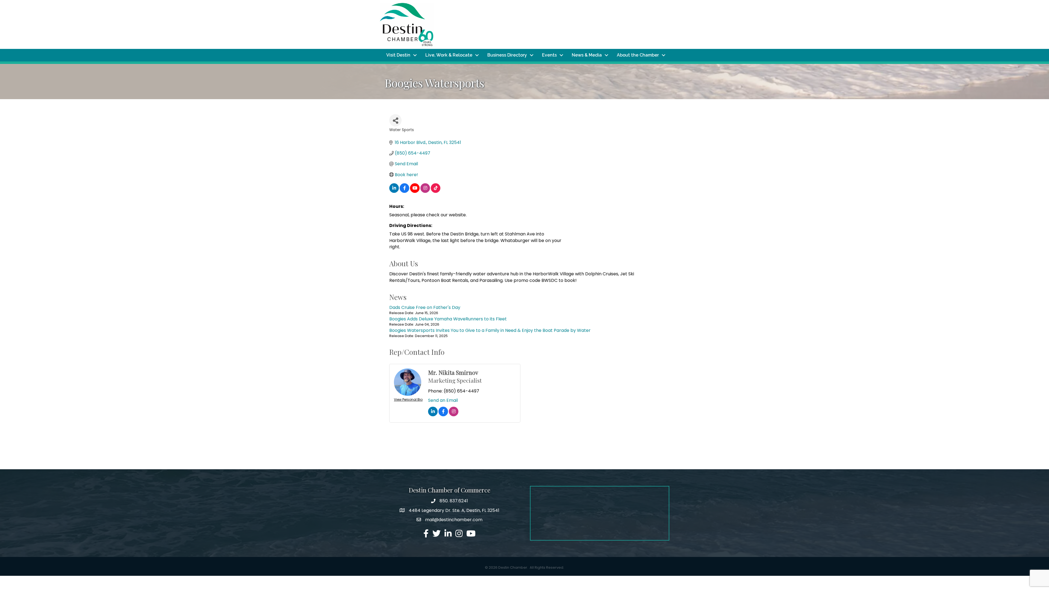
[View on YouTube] (415, 191)
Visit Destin (398, 55)
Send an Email (443, 400)
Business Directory (507, 55)
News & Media (587, 55)
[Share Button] (395, 120)
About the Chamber (638, 55)
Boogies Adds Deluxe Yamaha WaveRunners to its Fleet (448, 319)
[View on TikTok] (435, 191)
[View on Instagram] (425, 191)
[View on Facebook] (404, 191)
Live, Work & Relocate (448, 55)
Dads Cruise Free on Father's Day (424, 307)
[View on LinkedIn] (394, 191)
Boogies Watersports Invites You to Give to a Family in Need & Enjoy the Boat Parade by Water (490, 330)
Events (549, 55)
